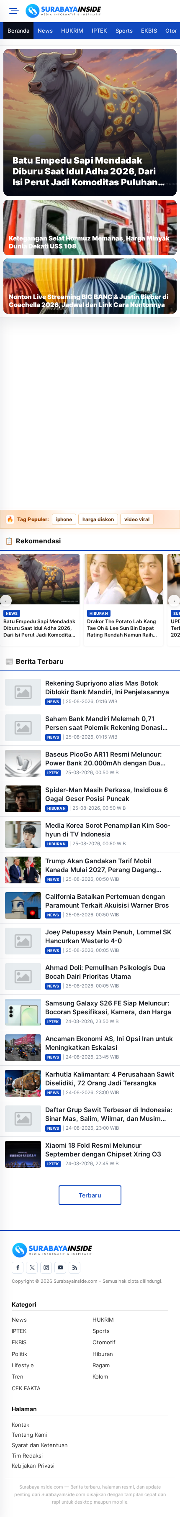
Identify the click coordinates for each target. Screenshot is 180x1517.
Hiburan (99, 613)
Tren (17, 1376)
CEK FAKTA (26, 1388)
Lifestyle (23, 1365)
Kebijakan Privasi (33, 1465)
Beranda (18, 30)
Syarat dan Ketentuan (40, 1445)
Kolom (100, 1376)
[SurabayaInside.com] (100, 11)
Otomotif (104, 1342)
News (45, 30)
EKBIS (149, 30)
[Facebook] (17, 1268)
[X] (32, 1268)
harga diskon (98, 519)
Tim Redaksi (27, 1455)
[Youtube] (60, 1268)
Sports (124, 30)
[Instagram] (46, 1268)
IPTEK (99, 30)
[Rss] (74, 1268)
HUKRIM (72, 30)
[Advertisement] (90, 414)
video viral (136, 519)
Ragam (101, 1365)
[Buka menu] (12, 10)
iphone (64, 519)
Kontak (20, 1424)
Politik (19, 1354)
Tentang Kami (29, 1434)
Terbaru (90, 1195)
